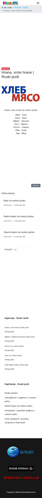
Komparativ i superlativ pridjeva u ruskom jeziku (20, 412)
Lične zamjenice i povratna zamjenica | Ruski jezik (17, 421)
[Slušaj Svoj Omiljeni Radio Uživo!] (21, 451)
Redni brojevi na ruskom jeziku (19, 216)
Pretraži (8, 249)
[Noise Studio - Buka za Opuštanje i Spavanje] (21, 468)
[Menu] (38, 3)
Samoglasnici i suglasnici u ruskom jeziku (20, 399)
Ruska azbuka (11, 393)
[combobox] (23, 250)
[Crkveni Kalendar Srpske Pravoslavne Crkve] (21, 478)
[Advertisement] (21, 36)
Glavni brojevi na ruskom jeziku (19, 232)
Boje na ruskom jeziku (14, 200)
